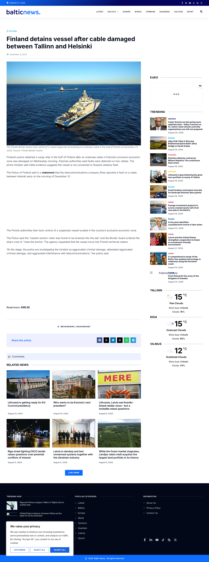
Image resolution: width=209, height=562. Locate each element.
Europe (126, 12)
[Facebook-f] (182, 3)
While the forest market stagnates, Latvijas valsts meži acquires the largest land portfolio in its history (119, 454)
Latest (99, 12)
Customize (19, 550)
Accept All (60, 550)
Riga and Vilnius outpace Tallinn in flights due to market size (42, 503)
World (138, 12)
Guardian (164, 12)
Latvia (171, 202)
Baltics (112, 12)
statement (48, 172)
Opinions (150, 12)
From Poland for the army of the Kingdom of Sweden (183, 277)
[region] (39, 538)
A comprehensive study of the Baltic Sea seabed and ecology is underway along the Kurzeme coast (184, 260)
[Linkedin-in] (186, 3)
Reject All (39, 550)
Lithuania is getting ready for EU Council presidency (26, 404)
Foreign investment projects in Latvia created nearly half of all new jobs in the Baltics (183, 207)
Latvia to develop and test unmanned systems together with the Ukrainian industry (73, 454)
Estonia (13, 31)
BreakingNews (68, 327)
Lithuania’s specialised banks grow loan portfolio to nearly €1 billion (185, 176)
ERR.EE (25, 307)
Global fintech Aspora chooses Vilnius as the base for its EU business (41, 514)
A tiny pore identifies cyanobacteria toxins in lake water (185, 223)
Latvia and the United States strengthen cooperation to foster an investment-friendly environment (184, 241)
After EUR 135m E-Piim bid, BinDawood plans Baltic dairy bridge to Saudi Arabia (182, 143)
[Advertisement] (74, 203)
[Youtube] (190, 3)
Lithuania (172, 171)
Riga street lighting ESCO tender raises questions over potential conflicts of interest (26, 454)
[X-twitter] (201, 3)
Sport (190, 12)
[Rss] (198, 3)
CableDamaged (83, 327)
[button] (99, 340)
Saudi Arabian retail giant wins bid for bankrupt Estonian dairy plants (185, 191)
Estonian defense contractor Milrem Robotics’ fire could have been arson (184, 160)
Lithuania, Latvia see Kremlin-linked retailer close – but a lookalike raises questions (116, 405)
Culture (178, 12)
